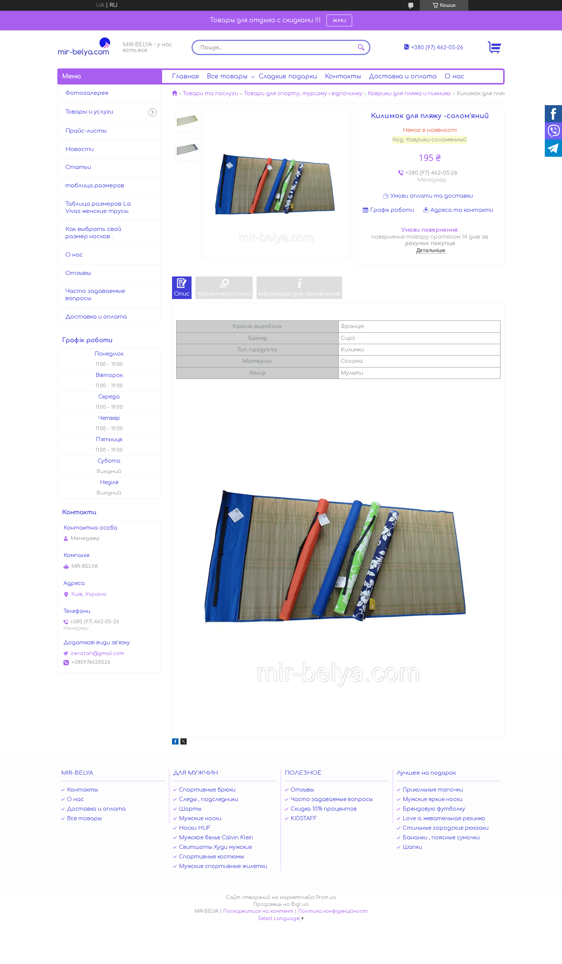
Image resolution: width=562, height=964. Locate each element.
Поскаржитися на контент (258, 911)
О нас (454, 76)
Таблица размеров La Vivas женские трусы (98, 208)
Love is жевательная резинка (444, 818)
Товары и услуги (89, 112)
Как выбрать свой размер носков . (93, 233)
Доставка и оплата (403, 76)
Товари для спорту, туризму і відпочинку (303, 93)
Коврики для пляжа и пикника (409, 93)
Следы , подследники (208, 799)
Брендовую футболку (434, 809)
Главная (185, 76)
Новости (79, 149)
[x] (183, 743)
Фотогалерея (86, 93)
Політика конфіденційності (333, 911)
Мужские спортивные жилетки (223, 866)
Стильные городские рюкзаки (446, 828)
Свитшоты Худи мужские (215, 847)
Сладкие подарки (288, 76)
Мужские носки (200, 818)
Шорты (190, 809)
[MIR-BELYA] (88, 47)
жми (339, 20)
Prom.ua (326, 897)
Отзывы (78, 273)
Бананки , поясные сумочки (441, 837)
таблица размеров (94, 185)
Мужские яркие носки (433, 799)
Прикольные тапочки (433, 790)
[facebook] (175, 743)
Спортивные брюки (207, 790)
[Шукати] (361, 47)
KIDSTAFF (304, 818)
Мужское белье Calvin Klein (216, 837)
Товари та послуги (210, 93)
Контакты (343, 76)
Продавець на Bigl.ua (281, 904)
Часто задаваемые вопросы (95, 295)
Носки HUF (195, 828)
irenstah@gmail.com (97, 653)
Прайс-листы (86, 131)
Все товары (227, 76)
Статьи (78, 167)
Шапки (412, 847)
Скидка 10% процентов (324, 809)
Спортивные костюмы (211, 857)
